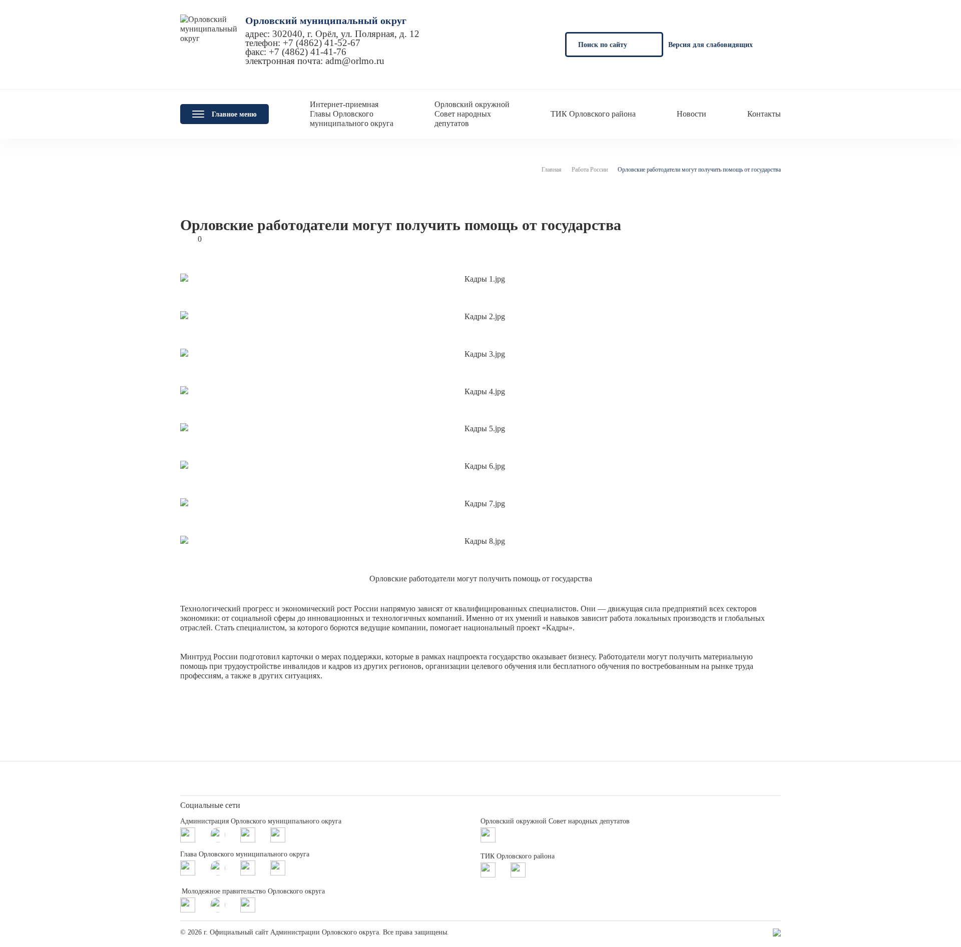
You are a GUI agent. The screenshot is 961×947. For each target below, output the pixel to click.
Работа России (590, 169)
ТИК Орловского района (593, 114)
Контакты (764, 114)
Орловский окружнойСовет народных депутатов (472, 114)
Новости (691, 114)
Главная (552, 169)
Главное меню (234, 114)
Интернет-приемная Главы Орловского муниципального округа (351, 114)
